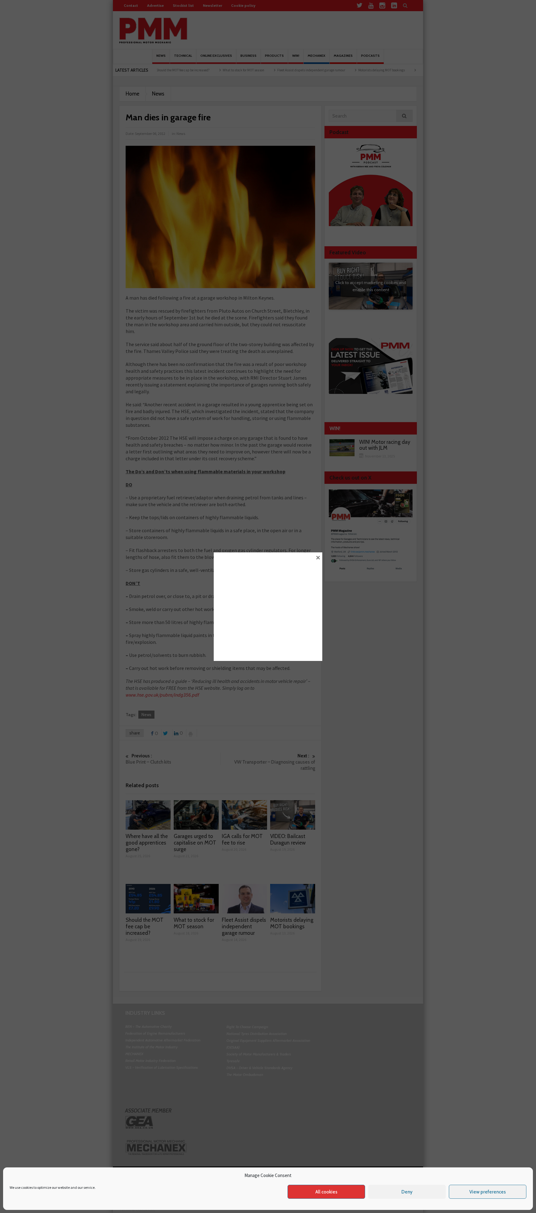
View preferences (487, 1192)
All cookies (326, 1192)
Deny (407, 1192)
